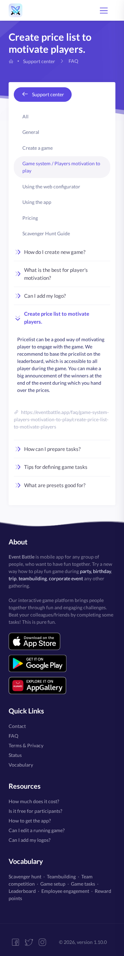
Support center (39, 61)
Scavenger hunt (25, 876)
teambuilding (33, 578)
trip (13, 578)
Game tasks (83, 884)
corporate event (66, 578)
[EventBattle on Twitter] (31, 942)
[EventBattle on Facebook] (18, 942)
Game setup (52, 884)
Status (15, 755)
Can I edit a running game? (37, 830)
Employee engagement (65, 891)
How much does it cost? (34, 801)
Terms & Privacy (26, 745)
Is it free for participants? (35, 811)
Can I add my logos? (30, 840)
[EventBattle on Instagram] (45, 942)
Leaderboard (22, 891)
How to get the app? (30, 821)
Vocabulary (21, 765)
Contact (17, 726)
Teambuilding (61, 876)
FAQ (13, 736)
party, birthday (95, 571)
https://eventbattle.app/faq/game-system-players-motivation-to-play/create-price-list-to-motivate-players (61, 419)
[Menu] (103, 10)
